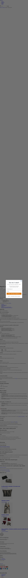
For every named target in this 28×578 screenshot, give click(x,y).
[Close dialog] (21, 281)
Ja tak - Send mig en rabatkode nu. (14, 293)
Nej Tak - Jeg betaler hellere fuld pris (14, 296)
